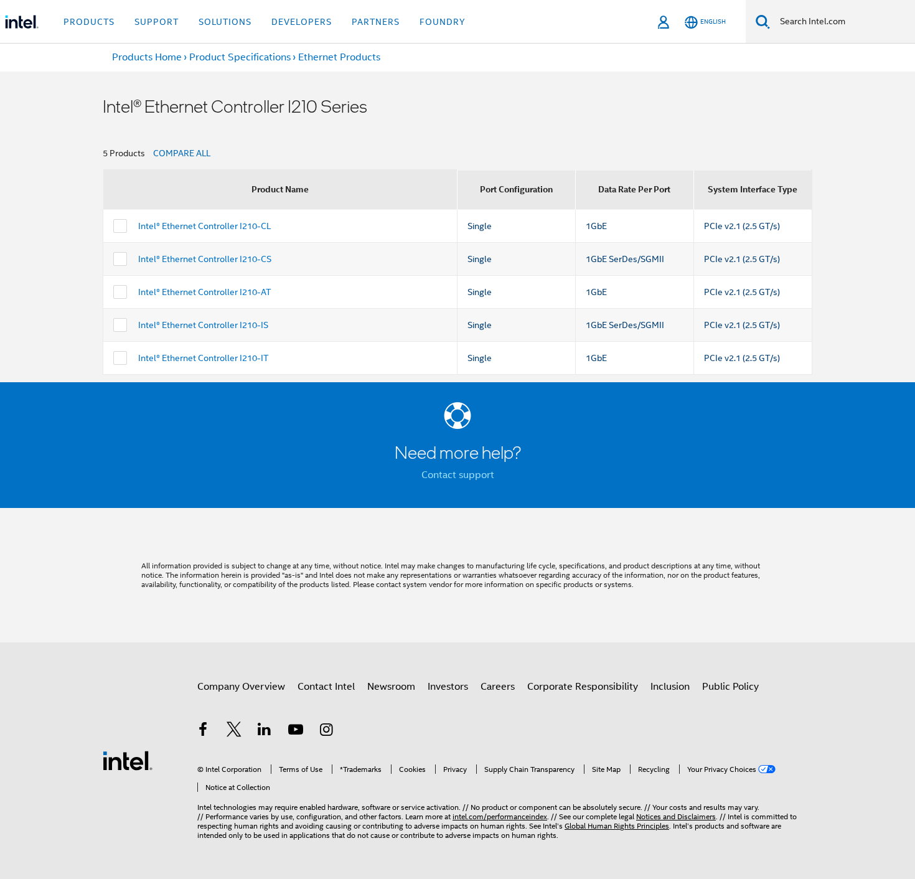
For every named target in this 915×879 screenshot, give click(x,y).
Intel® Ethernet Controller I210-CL (204, 226)
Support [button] (156, 21)
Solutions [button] (225, 21)
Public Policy (730, 686)
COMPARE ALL (181, 153)
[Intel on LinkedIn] (264, 731)
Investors (448, 686)
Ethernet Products (339, 57)
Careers (498, 686)
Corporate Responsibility (582, 686)
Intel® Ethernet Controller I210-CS (204, 259)
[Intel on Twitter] (234, 731)
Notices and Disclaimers (676, 816)
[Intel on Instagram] (326, 731)
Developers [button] (301, 21)
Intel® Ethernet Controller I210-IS (203, 325)
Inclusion (670, 686)
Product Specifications (240, 57)
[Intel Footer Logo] (127, 760)
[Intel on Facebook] (203, 731)
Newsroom (391, 686)
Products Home (147, 57)
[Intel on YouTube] (295, 731)
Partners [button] (376, 21)
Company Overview (241, 686)
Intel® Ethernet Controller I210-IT (203, 358)
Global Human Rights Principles (617, 825)
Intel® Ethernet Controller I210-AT (204, 292)
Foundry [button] (443, 21)
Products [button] (89, 21)
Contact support (457, 475)
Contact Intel (326, 686)
